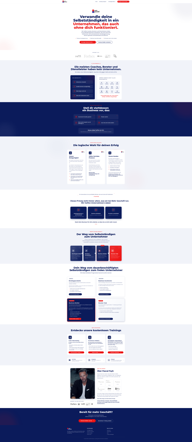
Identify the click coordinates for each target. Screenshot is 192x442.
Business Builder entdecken (104, 42)
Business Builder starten (86, 420)
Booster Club (89, 434)
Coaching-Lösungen (102, 1)
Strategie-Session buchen (122, 1)
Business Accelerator (90, 431)
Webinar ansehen (95, 352)
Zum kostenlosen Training (75, 352)
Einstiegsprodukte (111, 1)
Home (96, 1)
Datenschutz (109, 431)
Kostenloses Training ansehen (104, 420)
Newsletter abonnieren (115, 352)
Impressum (109, 430)
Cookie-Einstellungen (110, 434)
